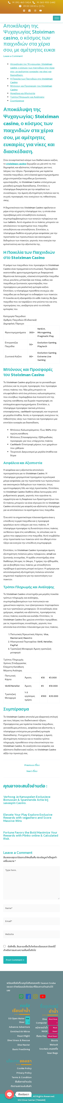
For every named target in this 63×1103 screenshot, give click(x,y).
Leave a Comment (13, 56)
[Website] (31, 935)
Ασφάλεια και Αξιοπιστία (22, 93)
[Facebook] (29, 10)
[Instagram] (35, 10)
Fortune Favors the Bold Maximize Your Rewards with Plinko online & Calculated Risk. (30, 835)
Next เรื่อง (32, 771)
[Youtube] (40, 10)
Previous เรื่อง (31, 765)
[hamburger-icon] (56, 18)
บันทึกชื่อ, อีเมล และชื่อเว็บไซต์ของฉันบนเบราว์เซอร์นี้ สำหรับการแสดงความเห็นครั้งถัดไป (29, 948)
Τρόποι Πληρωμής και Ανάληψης (27, 97)
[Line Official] (24, 10)
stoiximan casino (16, 163)
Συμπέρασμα (17, 100)
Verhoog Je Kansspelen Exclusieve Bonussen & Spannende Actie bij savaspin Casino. (26, 799)
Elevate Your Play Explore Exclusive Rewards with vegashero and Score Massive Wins (27, 817)
